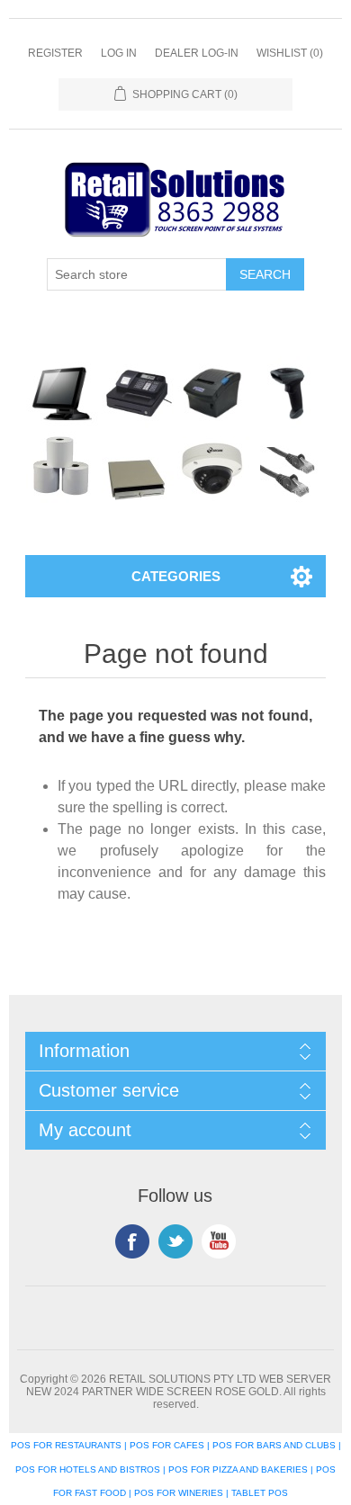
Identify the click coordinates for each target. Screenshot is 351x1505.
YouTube (219, 1241)
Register (55, 53)
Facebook (132, 1241)
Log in (119, 53)
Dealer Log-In (196, 53)
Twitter (175, 1241)
